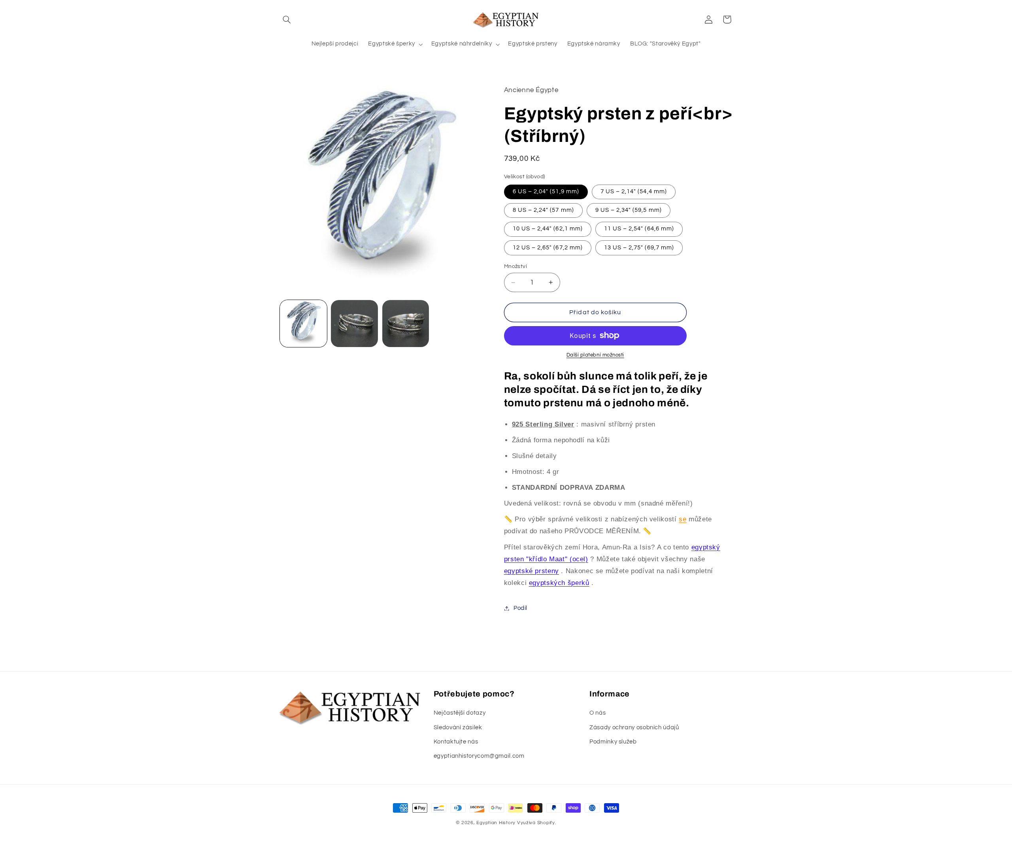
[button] (287, 19)
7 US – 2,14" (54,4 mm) (633, 191)
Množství (515, 266)
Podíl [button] (520, 608)
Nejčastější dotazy (459, 713)
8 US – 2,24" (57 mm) (543, 210)
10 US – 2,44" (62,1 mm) (548, 229)
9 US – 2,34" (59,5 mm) (628, 210)
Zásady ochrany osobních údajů (634, 727)
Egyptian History (495, 823)
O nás (597, 713)
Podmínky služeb (612, 742)
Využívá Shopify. (536, 823)
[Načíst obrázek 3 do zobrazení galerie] (405, 323)
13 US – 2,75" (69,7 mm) (639, 248)
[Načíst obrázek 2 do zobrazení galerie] (354, 323)
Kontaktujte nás (456, 742)
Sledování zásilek (458, 727)
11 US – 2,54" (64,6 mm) (639, 229)
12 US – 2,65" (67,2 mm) (548, 248)
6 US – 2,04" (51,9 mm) (546, 191)
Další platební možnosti (595, 355)
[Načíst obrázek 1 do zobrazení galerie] (303, 323)
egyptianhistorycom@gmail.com (479, 756)
